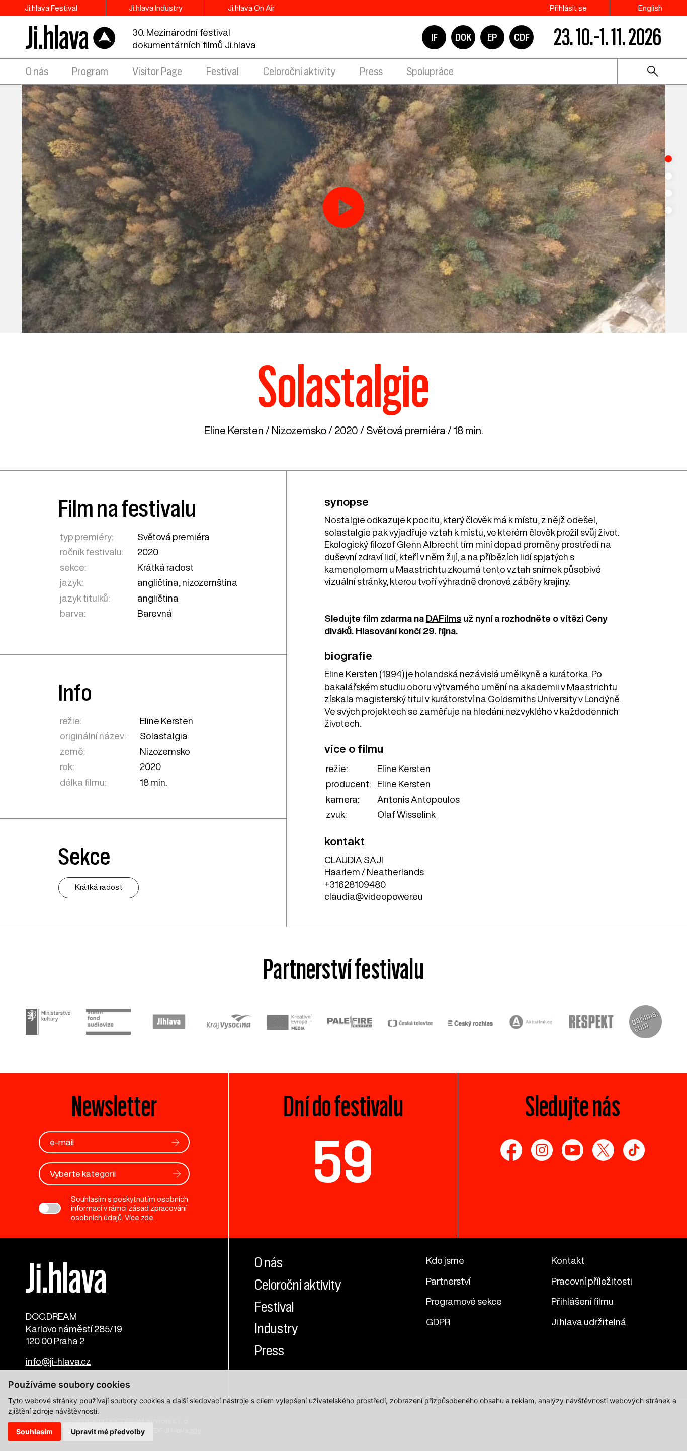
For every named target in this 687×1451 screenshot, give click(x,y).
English (650, 8)
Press (371, 71)
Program (90, 71)
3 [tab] (668, 193)
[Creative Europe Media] (289, 1023)
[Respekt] (591, 1023)
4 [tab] (668, 210)
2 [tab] (668, 176)
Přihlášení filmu (582, 1301)
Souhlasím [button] (34, 1431)
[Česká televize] (410, 1023)
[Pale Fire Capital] (350, 1023)
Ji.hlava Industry (155, 8)
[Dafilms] (645, 1023)
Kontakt (567, 1260)
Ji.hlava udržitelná (588, 1321)
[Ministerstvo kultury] (48, 1023)
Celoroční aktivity (299, 71)
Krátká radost (165, 567)
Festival (222, 71)
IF (434, 37)
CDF (522, 37)
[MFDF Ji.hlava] (71, 37)
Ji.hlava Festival (51, 8)
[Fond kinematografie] (108, 1023)
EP (492, 37)
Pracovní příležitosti (591, 1281)
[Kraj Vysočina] (229, 1023)
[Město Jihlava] (169, 1023)
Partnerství (448, 1281)
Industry (276, 1328)
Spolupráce (430, 71)
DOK (463, 37)
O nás (37, 71)
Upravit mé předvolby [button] (108, 1431)
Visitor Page (157, 71)
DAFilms (443, 618)
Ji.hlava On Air (251, 8)
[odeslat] (175, 1142)
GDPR (438, 1321)
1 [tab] (668, 158)
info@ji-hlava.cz (58, 1361)
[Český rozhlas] (470, 1023)
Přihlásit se (568, 8)
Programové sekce (464, 1301)
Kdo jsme (445, 1260)
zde (147, 1217)
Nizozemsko (299, 430)
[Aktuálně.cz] (531, 1023)
